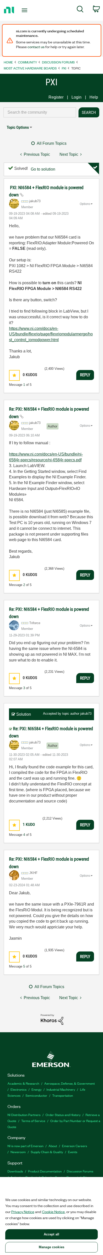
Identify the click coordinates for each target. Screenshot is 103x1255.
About (52, 1145)
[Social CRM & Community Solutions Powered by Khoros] (52, 1019)
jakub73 (86, 713)
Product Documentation (45, 1171)
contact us (36, 46)
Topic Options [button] (18, 127)
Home (8, 62)
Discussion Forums (58, 62)
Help (94, 97)
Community (27, 62)
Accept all (51, 1234)
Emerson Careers (74, 1145)
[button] (14, 375)
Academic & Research (23, 1083)
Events (72, 1151)
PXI (64, 68)
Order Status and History (63, 1114)
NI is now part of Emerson (26, 1145)
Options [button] (85, 204)
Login (77, 97)
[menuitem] (80, 10)
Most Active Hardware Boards (30, 68)
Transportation (62, 1095)
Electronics (18, 1089)
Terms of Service (33, 1120)
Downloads (15, 1171)
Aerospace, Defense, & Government (69, 1083)
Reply (85, 374)
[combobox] (40, 112)
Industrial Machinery (60, 1089)
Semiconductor (36, 1095)
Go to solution (43, 169)
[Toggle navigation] (26, 10)
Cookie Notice (53, 1211)
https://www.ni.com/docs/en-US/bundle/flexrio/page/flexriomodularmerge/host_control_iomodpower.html (51, 334)
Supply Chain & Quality (47, 1151)
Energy (37, 1089)
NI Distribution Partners (24, 1114)
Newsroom (18, 1151)
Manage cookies (51, 1247)
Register (56, 97)
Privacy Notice (22, 1211)
